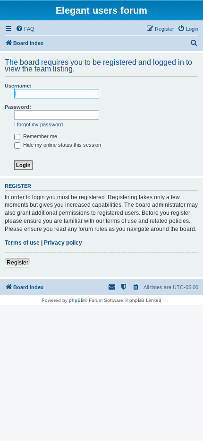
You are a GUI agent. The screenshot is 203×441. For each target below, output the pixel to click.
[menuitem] (25, 29)
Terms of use (22, 242)
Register (17, 262)
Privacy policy (63, 242)
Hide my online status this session (61, 145)
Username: (18, 85)
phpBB (76, 300)
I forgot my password (38, 124)
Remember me (39, 136)
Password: (18, 107)
